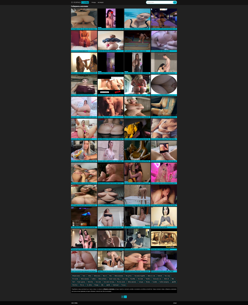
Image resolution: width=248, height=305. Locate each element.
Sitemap (175, 303)
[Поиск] (175, 2)
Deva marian (140, 278)
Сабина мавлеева (132, 282)
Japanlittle (173, 282)
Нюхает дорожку (81, 282)
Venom (84, 275)
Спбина (89, 275)
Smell (73, 282)
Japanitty (108, 285)
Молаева (148, 282)
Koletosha (160, 275)
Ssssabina (154, 282)
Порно (81, 2)
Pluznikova (148, 278)
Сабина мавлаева (85, 278)
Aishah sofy (166, 278)
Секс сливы (74, 303)
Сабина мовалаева (118, 275)
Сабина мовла (97, 275)
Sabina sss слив (151, 275)
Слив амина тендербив (139, 275)
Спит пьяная (125, 278)
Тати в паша (167, 275)
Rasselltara (132, 278)
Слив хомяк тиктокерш (109, 282)
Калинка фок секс (157, 278)
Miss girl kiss (129, 275)
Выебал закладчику (164, 282)
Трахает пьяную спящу (114, 278)
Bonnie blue (90, 282)
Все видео (101, 2)
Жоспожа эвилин (121, 282)
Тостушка (123, 285)
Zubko (102, 285)
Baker (173, 278)
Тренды (93, 2)
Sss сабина (89, 285)
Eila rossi (82, 285)
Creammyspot (116, 285)
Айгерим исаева (76, 275)
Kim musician (75, 278)
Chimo (110, 275)
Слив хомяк (98, 282)
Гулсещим (140, 282)
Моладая (96, 285)
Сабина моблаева (102, 278)
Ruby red (105, 275)
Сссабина (93, 278)
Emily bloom (75, 285)
